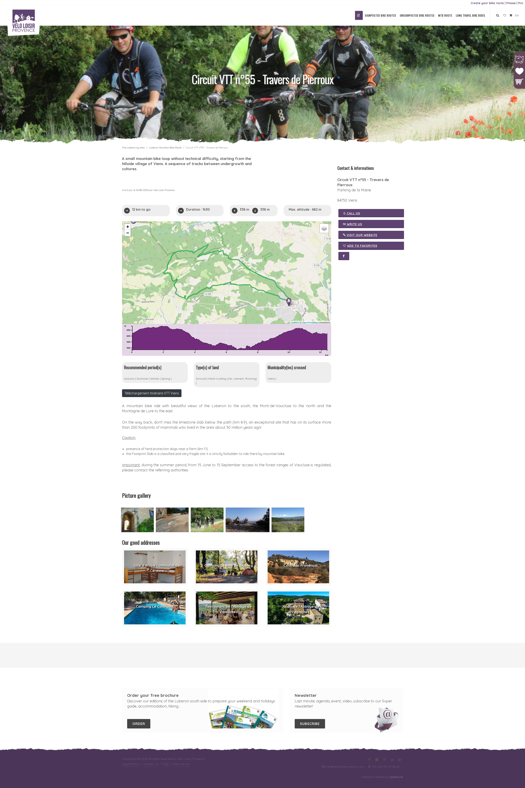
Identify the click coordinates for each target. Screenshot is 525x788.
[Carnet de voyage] (504, 15)
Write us (354, 224)
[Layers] (324, 228)
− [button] (127, 232)
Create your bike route (487, 3)
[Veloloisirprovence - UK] (359, 15)
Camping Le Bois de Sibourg (228, 565)
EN (517, 15)
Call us (353, 213)
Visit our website (361, 235)
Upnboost (396, 777)
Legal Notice (130, 764)
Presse (511, 3)
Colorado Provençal (300, 565)
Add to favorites (362, 246)
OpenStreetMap (310, 322)
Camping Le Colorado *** (157, 606)
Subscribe (310, 724)
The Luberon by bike (133, 147)
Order (138, 724)
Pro (520, 3)
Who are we (181, 764)
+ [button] (127, 226)
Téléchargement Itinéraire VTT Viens (152, 393)
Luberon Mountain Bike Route (165, 147)
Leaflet (294, 322)
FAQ (166, 764)
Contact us (150, 764)
